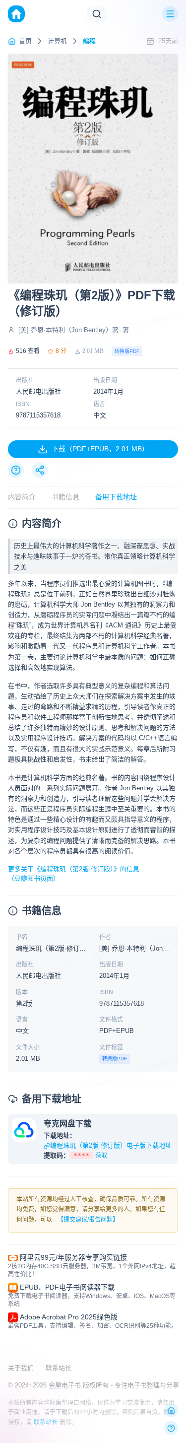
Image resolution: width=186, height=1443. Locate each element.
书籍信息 (65, 497)
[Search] (97, 14)
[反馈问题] (171, 1428)
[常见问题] (16, 470)
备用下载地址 (116, 497)
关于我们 (21, 1368)
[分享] (40, 470)
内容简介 (22, 497)
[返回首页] (171, 1410)
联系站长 (58, 1368)
